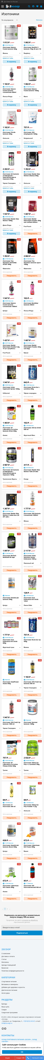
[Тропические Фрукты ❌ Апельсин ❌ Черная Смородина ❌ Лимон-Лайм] (11, 479)
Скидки (4, 1010)
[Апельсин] (32, 811)
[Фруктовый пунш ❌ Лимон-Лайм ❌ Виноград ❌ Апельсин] (11, 647)
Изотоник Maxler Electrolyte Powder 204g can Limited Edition (32, 220)
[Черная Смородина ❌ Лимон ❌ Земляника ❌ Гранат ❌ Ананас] (32, 688)
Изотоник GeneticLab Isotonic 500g (11, 598)
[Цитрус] (11, 605)
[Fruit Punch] (32, 226)
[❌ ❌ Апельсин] (32, 728)
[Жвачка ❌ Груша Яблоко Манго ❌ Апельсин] (11, 53)
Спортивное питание (9, 981)
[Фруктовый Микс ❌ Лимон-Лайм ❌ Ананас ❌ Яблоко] (32, 435)
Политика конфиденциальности (13, 971)
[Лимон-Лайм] (32, 605)
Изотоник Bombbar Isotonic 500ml (31, 304)
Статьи (4, 959)
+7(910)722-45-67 (29, 1021)
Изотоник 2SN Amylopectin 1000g (30, 133)
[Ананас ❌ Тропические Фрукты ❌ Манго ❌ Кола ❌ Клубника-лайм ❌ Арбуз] (11, 435)
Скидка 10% (20, 1058)
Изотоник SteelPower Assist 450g (11, 682)
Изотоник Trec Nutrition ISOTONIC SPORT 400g (10, 262)
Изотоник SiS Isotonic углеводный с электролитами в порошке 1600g (11, 472)
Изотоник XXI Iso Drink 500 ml (32, 428)
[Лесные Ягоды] (32, 311)
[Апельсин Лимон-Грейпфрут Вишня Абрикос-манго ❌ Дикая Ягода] (32, 183)
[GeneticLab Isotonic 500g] (11, 583)
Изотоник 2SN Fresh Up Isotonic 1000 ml (11, 723)
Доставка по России (11, 1)
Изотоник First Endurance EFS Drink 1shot (31, 599)
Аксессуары (6, 993)
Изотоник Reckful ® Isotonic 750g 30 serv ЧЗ (32, 48)
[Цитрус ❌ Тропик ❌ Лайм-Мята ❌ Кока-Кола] (11, 851)
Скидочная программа (9, 1012)
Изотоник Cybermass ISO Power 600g (31, 846)
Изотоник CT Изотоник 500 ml (9, 805)
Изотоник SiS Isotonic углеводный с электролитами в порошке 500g (11, 176)
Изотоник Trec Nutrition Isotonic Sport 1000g (32, 262)
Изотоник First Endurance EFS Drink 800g (10, 641)
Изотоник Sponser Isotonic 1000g (30, 723)
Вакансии (5, 968)
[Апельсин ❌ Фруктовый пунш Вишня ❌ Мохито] (11, 138)
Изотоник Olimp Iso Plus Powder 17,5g (31, 805)
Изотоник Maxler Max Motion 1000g (11, 219)
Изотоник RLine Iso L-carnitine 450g (32, 388)
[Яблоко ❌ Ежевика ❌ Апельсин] (32, 521)
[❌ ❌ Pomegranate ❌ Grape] (11, 521)
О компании (6, 953)
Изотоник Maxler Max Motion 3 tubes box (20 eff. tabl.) (11, 515)
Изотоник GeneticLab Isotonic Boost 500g (11, 846)
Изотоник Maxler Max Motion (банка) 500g (32, 174)
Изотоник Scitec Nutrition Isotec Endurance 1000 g (30, 557)
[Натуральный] (32, 138)
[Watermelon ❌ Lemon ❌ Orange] (32, 268)
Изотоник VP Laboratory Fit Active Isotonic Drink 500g (10, 429)
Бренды (4, 1004)
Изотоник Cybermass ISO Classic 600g (11, 886)
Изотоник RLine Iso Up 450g (32, 640)
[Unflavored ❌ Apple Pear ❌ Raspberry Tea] (11, 393)
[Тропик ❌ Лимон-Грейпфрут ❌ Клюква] (11, 770)
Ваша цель (5, 1007)
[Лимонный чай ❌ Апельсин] (32, 563)
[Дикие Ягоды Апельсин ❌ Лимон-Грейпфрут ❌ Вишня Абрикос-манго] (11, 225)
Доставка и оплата (8, 956)
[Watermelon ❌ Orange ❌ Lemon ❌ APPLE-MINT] (11, 268)
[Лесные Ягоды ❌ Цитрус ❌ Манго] (11, 96)
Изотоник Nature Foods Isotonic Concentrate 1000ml (10, 304)
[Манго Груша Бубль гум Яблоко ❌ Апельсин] (32, 96)
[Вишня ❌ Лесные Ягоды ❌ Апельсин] (32, 851)
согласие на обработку (30, 920)
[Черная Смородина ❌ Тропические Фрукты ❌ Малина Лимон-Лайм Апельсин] (11, 183)
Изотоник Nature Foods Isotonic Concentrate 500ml (9, 90)
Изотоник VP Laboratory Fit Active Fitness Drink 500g (10, 764)
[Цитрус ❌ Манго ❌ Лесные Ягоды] (11, 311)
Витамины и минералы (10, 984)
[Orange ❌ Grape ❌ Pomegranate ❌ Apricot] (32, 479)
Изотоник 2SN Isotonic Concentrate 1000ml (32, 514)
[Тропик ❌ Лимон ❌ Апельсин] (32, 770)
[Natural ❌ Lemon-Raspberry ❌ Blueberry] (32, 353)
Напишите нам (37, 1058)
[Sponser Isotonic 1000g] (32, 707)
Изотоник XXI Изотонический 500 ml (32, 886)
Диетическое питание (9, 990)
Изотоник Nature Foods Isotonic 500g (10, 48)
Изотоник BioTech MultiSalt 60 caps (9, 556)
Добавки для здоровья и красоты (13, 987)
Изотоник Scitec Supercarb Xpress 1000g (11, 388)
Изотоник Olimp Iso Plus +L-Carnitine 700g (31, 763)
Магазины (5, 962)
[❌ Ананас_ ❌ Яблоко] (32, 891)
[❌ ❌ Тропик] (11, 688)
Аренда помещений (9, 965)
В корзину (11, 61)
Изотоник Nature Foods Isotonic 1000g (31, 89)
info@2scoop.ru (7, 1023)
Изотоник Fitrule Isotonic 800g (9, 133)
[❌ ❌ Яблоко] (11, 811)
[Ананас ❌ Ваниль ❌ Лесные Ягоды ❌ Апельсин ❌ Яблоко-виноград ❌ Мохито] (11, 891)
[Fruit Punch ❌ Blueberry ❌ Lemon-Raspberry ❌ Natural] (11, 353)
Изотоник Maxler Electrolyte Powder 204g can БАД (32, 346)
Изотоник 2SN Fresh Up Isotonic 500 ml (32, 682)
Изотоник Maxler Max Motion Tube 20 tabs (32, 470)
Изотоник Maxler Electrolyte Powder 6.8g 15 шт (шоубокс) (11, 346)
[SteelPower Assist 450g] (11, 667)
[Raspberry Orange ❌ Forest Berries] (32, 53)
